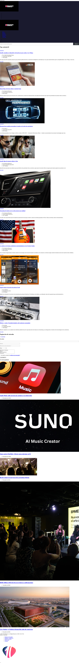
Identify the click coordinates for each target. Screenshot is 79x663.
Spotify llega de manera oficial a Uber (9, 161)
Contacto (6, 641)
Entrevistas (4, 35)
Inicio (3, 31)
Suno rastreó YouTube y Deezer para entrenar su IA (15, 454)
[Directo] (7, 351)
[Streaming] (7, 353)
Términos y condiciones (9, 637)
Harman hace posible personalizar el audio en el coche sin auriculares (16, 126)
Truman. (9, 634)
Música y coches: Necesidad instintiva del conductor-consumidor (15, 323)
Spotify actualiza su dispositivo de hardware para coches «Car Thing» (16, 52)
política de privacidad (15, 355)
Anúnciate (4, 37)
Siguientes (3, 336)
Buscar (1, 42)
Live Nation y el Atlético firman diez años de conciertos (16, 629)
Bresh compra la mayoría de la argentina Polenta (14, 477)
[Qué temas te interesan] (7, 350)
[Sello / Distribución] (7, 352)
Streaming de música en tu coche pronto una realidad (12, 210)
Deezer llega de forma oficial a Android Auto (10, 88)
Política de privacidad (8, 636)
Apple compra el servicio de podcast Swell (10, 287)
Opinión (3, 36)
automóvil (2, 50)
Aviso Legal (7, 640)
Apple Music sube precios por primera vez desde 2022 (16, 395)
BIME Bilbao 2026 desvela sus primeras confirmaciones (16, 582)
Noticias (3, 32)
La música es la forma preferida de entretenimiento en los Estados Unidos (17, 246)
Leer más (1, 61)
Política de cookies (8, 639)
